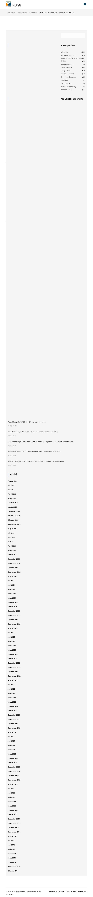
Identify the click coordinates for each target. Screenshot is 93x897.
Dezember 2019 (14, 819)
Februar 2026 (13, 503)
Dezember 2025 (14, 511)
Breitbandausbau (67, 64)
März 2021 (12, 754)
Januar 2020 (12, 814)
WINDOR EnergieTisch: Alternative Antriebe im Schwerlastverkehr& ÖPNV (36, 461)
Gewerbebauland (67, 74)
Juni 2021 (11, 741)
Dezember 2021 (14, 715)
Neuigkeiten (22, 12)
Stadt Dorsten (66, 83)
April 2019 (12, 853)
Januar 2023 (12, 659)
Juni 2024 (11, 585)
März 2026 (12, 498)
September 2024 (14, 572)
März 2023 (12, 650)
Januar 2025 (12, 555)
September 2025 (14, 524)
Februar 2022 (13, 706)
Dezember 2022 (14, 663)
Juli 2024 (11, 581)
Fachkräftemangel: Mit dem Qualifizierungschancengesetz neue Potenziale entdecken (40, 442)
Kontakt (62, 891)
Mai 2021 (11, 745)
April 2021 (12, 749)
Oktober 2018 (13, 871)
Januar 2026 (12, 507)
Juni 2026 (11, 490)
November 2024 (14, 563)
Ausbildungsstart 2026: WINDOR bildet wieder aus (27, 422)
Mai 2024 (11, 589)
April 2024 (12, 594)
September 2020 (14, 780)
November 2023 (14, 615)
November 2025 (14, 516)
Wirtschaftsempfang (68, 86)
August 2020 (12, 784)
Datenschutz (82, 891)
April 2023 (12, 646)
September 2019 (14, 832)
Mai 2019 (11, 849)
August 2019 (12, 836)
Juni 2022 (11, 689)
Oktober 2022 (13, 672)
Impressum (71, 891)
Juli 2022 (11, 685)
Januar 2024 (12, 607)
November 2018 (14, 866)
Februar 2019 (13, 862)
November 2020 (14, 771)
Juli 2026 (11, 485)
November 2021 (14, 719)
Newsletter (53, 891)
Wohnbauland (66, 90)
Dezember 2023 (14, 611)
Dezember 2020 (14, 767)
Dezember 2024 (14, 559)
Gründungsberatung (68, 77)
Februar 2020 (13, 810)
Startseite (11, 12)
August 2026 (12, 481)
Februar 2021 (13, 758)
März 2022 (12, 702)
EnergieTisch (65, 71)
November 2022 (14, 667)
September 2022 (14, 676)
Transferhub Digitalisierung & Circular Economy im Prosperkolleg (33, 432)
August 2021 (12, 732)
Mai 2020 (11, 797)
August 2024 (12, 576)
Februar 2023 (13, 654)
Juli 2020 (11, 788)
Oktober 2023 (13, 620)
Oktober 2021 (13, 724)
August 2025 (12, 529)
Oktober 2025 (13, 520)
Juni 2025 (11, 537)
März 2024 (12, 598)
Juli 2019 (11, 840)
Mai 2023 (11, 641)
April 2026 (12, 494)
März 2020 (12, 806)
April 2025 (12, 546)
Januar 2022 (12, 711)
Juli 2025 (11, 533)
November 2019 (14, 823)
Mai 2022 (11, 693)
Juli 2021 (11, 736)
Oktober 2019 (13, 827)
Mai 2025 (11, 542)
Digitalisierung (66, 67)
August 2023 (12, 628)
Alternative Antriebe (68, 55)
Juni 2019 (11, 845)
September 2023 (14, 624)
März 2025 (12, 550)
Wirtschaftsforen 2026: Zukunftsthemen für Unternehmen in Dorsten (34, 452)
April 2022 (12, 698)
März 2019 (12, 858)
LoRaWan (64, 80)
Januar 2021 (12, 762)
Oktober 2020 (13, 775)
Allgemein (33, 12)
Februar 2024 (13, 602)
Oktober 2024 (13, 568)
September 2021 (14, 728)
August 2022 (12, 680)
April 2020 (12, 801)
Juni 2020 (11, 793)
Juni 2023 (11, 637)
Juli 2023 (11, 633)
